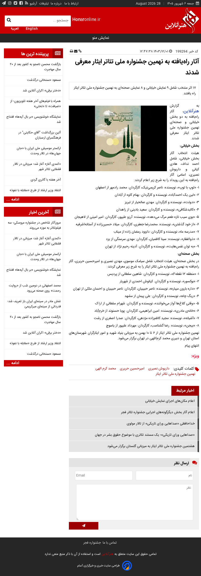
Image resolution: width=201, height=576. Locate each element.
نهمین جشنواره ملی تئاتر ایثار (175, 374)
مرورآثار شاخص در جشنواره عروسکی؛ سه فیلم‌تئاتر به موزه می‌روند (34, 225)
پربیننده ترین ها (35, 54)
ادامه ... (12, 200)
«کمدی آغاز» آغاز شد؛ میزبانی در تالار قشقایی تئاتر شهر (37, 167)
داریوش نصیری (158, 368)
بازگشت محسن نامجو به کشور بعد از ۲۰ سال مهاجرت (35, 67)
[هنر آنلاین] (182, 20)
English (32, 28)
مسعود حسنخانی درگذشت (44, 80)
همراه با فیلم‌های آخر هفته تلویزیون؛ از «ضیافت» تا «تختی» (35, 104)
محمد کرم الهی (105, 368)
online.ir (86, 19)
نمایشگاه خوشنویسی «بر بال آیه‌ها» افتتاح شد (33, 119)
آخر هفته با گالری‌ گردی (46, 180)
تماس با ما (110, 543)
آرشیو (33, 4)
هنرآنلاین (191, 111)
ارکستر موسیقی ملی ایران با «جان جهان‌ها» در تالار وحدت (39, 151)
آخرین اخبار (39, 212)
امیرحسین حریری (132, 368)
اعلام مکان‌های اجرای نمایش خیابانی (170, 401)
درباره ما (56, 4)
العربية (15, 28)
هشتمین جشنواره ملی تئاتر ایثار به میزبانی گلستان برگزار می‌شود (151, 446)
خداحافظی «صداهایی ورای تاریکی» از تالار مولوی (161, 424)
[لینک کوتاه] (79, 52)
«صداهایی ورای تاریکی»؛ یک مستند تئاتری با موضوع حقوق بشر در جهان (145, 435)
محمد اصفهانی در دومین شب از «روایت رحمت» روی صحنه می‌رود (35, 288)
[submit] (83, 526)
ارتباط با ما (71, 4)
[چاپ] (71, 52)
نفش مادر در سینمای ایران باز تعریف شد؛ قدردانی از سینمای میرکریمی (34, 304)
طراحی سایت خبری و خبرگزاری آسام (98, 565)
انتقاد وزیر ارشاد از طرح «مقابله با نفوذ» (35, 190)
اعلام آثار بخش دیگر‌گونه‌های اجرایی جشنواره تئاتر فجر (158, 412)
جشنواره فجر (92, 543)
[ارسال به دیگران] (75, 52)
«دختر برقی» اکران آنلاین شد (42, 90)
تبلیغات (43, 4)
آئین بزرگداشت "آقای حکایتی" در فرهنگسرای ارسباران (39, 135)
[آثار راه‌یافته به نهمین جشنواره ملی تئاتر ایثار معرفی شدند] (119, 138)
